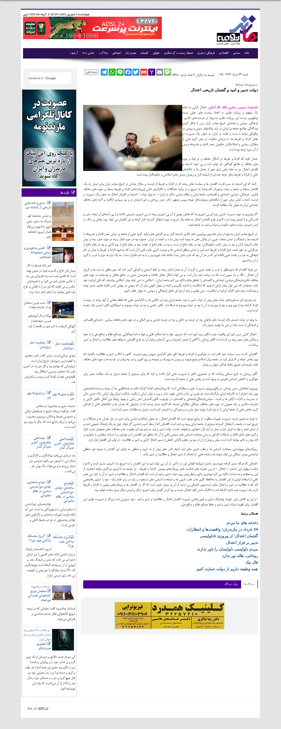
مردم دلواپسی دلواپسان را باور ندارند (227, 549)
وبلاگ (104, 53)
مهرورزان (130, 53)
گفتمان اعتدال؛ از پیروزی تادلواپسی (229, 536)
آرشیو (74, 53)
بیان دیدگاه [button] (231, 584)
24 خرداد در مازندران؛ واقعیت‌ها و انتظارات (222, 529)
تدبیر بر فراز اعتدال (242, 542)
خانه (246, 53)
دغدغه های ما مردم (242, 523)
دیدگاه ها (249, 584)
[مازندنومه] (236, 29)
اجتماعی (116, 53)
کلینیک (144, 53)
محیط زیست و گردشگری (178, 53)
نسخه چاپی (91, 72)
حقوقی (156, 53)
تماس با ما (88, 53)
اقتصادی (223, 53)
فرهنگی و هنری (205, 53)
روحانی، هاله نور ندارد (240, 556)
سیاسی (236, 53)
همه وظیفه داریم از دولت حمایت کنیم (227, 569)
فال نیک (251, 562)
